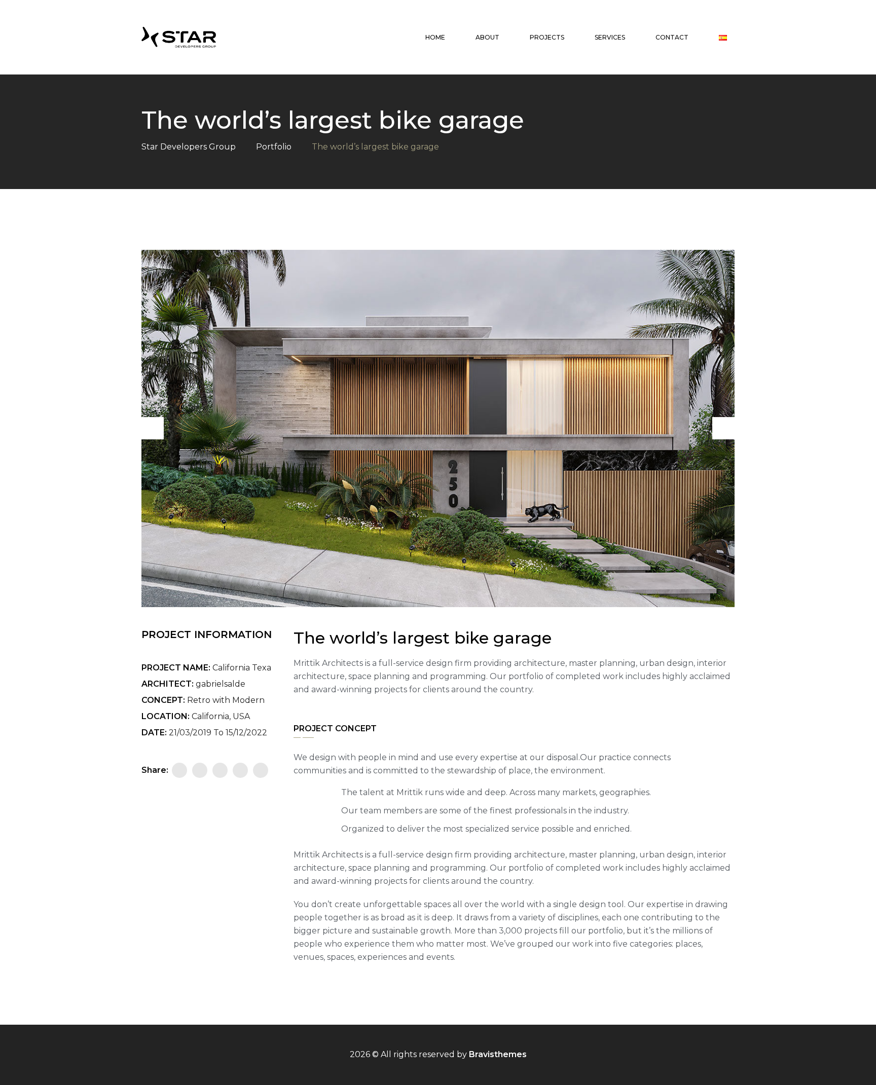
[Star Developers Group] (178, 37)
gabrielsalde (220, 684)
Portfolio (273, 147)
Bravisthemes (498, 1054)
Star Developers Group (188, 147)
